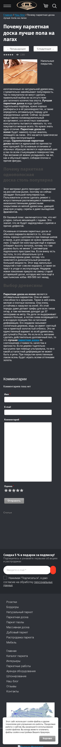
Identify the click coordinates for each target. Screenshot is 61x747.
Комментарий (12, 419)
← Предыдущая (16, 48)
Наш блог (20, 14)
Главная (8, 14)
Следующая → (45, 48)
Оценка (9, 486)
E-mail (7, 407)
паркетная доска (28, 340)
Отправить (14, 500)
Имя (7, 394)
